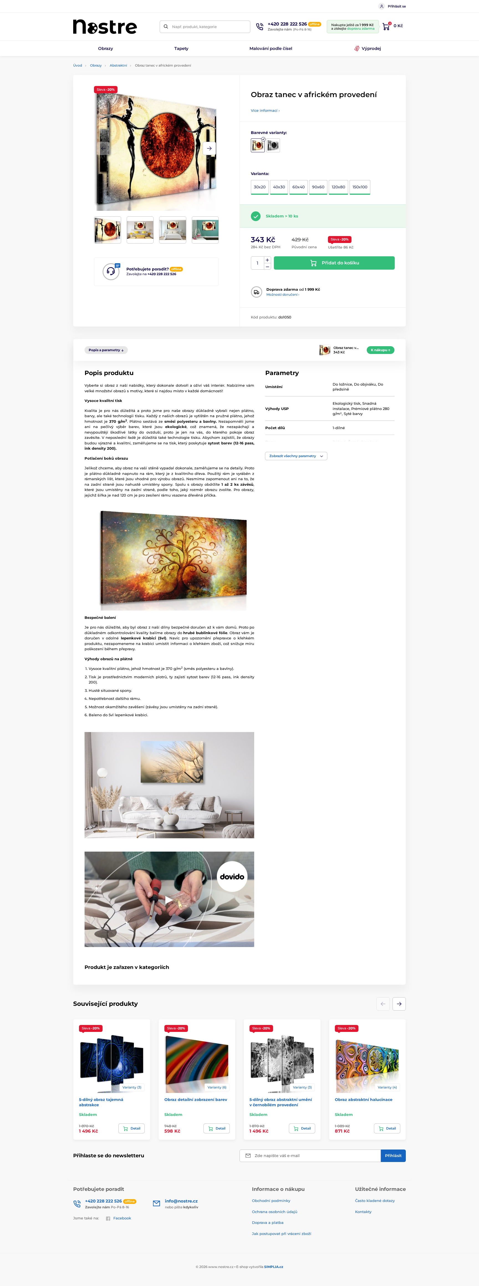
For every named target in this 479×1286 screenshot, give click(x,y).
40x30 (279, 186)
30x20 (260, 186)
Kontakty (363, 1211)
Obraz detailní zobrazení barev (195, 1099)
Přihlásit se (397, 6)
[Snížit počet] (267, 266)
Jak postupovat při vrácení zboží (281, 1233)
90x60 (318, 186)
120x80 (338, 186)
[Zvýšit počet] (267, 260)
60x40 (298, 186)
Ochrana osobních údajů (274, 1211)
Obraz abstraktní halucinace (364, 1099)
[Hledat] (166, 27)
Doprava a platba (268, 1222)
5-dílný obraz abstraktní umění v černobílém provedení (280, 1102)
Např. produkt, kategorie (194, 26)
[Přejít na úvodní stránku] (105, 26)
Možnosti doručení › (282, 294)
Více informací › (265, 110)
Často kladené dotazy (375, 1200)
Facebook (122, 1218)
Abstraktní (118, 65)
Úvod (77, 65)
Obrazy (96, 65)
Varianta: (260, 173)
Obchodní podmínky (271, 1200)
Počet (257, 263)
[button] (209, 148)
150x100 (360, 186)
